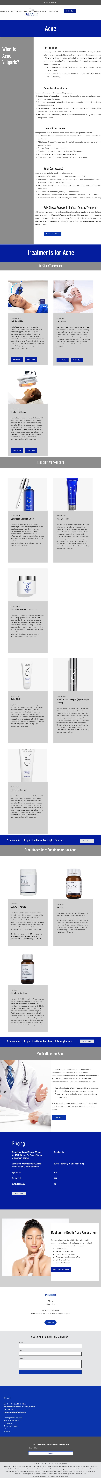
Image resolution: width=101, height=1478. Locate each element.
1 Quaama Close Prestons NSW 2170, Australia (19, 1407)
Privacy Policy (8, 1423)
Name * (21, 1342)
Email (20, 1350)
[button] (87, 841)
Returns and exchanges (12, 1420)
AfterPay (7, 1431)
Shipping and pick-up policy (13, 1418)
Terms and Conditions (11, 1426)
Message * (22, 1358)
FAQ (5, 1429)
